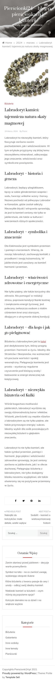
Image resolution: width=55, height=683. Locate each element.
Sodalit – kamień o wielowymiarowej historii (40, 519)
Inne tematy (12, 648)
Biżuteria (9, 103)
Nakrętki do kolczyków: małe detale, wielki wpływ (15, 519)
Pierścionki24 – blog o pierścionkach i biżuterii (27, 14)
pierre (24, 131)
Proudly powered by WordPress (19, 673)
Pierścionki (11, 653)
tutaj (43, 341)
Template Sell (13, 677)
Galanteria (11, 637)
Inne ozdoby (12, 642)
